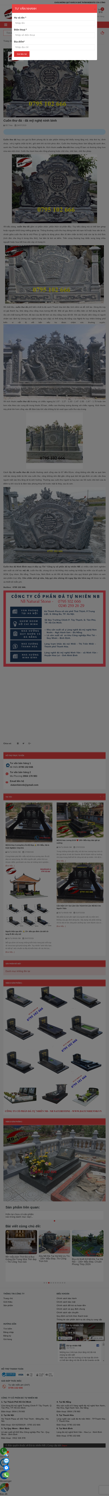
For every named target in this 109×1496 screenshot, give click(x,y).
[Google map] (6, 1453)
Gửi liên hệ (22, 54)
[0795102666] (6, 1468)
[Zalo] (6, 1461)
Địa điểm (19, 41)
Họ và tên (20, 18)
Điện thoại (20, 30)
